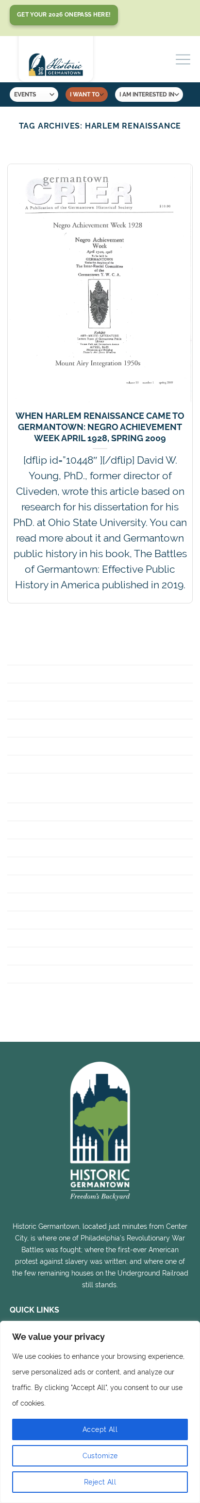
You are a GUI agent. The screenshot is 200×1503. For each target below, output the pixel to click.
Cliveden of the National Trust (83, 710)
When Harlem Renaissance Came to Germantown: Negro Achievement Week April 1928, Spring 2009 (100, 427)
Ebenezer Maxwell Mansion (74, 746)
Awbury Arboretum (54, 674)
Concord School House (64, 728)
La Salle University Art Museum (83, 920)
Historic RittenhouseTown (73, 866)
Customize (100, 1456)
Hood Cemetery (44, 884)
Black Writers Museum (62, 692)
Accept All (100, 1429)
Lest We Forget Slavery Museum (84, 938)
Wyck (20, 992)
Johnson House (45, 902)
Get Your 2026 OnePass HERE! (64, 14)
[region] (100, 1412)
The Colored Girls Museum (72, 974)
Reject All (100, 1482)
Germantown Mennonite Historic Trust (88, 788)
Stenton (28, 956)
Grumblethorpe (46, 830)
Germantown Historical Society (86, 764)
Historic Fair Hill (48, 848)
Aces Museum (39, 656)
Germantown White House (71, 812)
